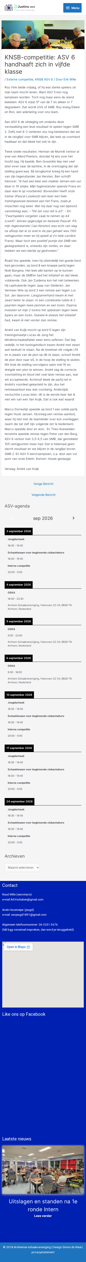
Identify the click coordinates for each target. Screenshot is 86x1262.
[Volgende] (73, 518)
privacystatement (43, 1252)
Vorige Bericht (43, 484)
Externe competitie (20, 79)
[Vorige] (12, 518)
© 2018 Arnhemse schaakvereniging (27, 1247)
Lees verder (43, 1216)
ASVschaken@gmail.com (26, 899)
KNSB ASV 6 (44, 79)
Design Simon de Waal (67, 1247)
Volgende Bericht (44, 495)
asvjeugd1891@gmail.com (29, 914)
